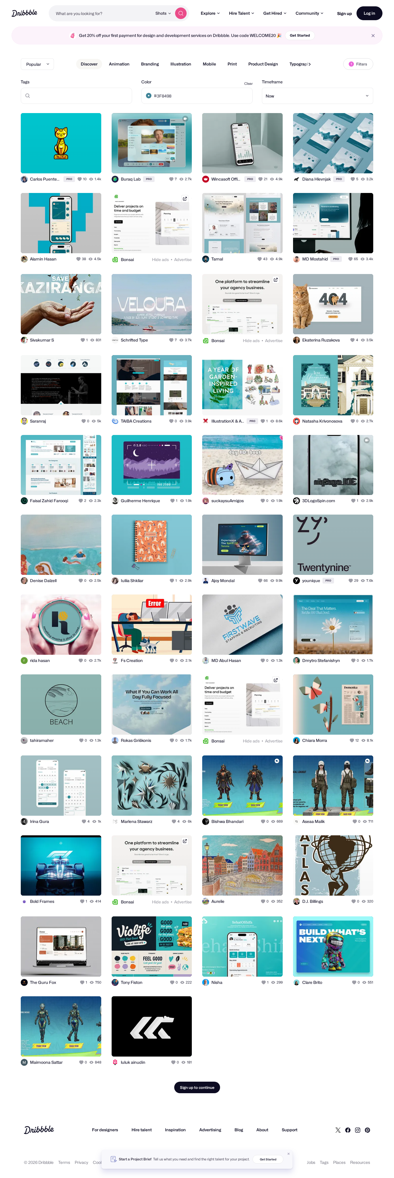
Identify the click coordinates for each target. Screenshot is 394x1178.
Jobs (311, 1162)
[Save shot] (79, 163)
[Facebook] (347, 1129)
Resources (360, 1162)
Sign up (344, 13)
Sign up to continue (197, 1087)
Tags (25, 81)
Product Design (263, 63)
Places (339, 1162)
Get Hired (272, 13)
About (262, 1129)
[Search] (181, 13)
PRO (69, 179)
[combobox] (100, 13)
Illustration (180, 63)
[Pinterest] (367, 1129)
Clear (248, 83)
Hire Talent (239, 13)
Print (232, 63)
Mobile (209, 63)
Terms (64, 1162)
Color (146, 81)
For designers (105, 1129)
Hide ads (160, 259)
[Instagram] (357, 1129)
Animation (119, 63)
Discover (89, 63)
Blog (238, 1129)
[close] (373, 35)
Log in (369, 13)
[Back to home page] (24, 13)
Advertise (183, 259)
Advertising (210, 1129)
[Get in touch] (67, 163)
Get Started (300, 35)
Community (307, 13)
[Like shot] (90, 163)
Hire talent (142, 1129)
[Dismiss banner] (289, 1154)
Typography (301, 63)
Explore (208, 13)
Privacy (81, 1162)
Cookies (100, 1162)
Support (289, 1129)
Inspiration (175, 1129)
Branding (150, 63)
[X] (338, 1129)
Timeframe (272, 81)
